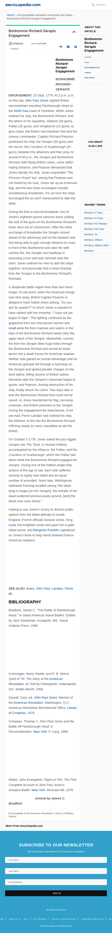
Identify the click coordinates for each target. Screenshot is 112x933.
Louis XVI (15, 525)
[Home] (23, 5)
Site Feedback (40, 919)
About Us (13, 919)
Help (25, 919)
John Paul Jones (36, 100)
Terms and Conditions (92, 919)
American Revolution (28, 702)
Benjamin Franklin (46, 530)
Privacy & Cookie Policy (64, 919)
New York (40, 731)
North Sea (21, 111)
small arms (16, 328)
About (92, 67)
